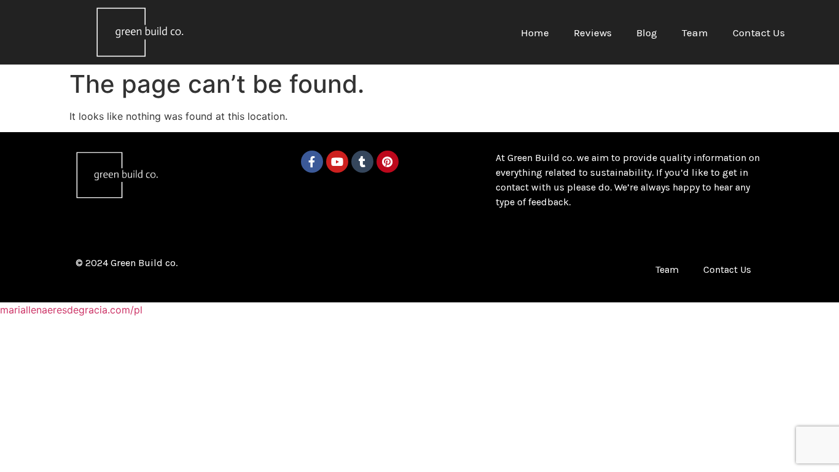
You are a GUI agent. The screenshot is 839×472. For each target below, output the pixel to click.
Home (535, 32)
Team (695, 32)
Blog (646, 32)
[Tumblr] (362, 162)
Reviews (593, 32)
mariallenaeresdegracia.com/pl (71, 310)
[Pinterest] (388, 162)
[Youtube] (337, 162)
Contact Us (759, 32)
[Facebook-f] (312, 162)
